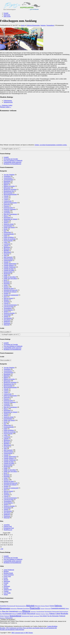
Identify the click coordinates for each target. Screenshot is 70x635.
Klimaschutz (7, 232)
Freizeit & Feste (8, 207)
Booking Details (8, 573)
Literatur (6, 245)
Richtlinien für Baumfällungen (12, 164)
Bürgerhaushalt (8, 192)
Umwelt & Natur (8, 306)
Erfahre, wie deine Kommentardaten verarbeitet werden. (51, 145)
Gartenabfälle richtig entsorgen (12, 162)
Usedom (6, 591)
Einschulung (26, 608)
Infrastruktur (7, 217)
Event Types (7, 576)
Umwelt (6, 303)
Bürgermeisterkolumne (10, 194)
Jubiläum (6, 221)
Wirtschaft (6, 324)
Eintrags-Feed (8, 526)
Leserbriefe (7, 244)
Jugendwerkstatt (40, 611)
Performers (7, 586)
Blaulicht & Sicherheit (10, 189)
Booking (6, 571)
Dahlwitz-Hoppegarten (33, 25)
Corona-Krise (7, 201)
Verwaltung (7, 319)
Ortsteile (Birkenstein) (10, 263)
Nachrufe (6, 254)
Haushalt (20, 611)
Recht (5, 280)
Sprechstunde (36, 616)
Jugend (6, 222)
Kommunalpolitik (9, 234)
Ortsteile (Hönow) (9, 265)
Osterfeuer (43, 613)
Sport (5, 296)
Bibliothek (7, 183)
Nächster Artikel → (5, 107)
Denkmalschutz (13, 608)
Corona (6, 199)
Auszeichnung (8, 178)
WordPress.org (8, 529)
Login (5, 584)
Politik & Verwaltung (10, 277)
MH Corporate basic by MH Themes (22, 632)
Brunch (47, 606)
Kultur (5, 235)
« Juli (1, 549)
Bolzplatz (43, 605)
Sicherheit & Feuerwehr (10, 290)
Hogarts (6, 579)
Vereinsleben (7, 315)
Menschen (7, 249)
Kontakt (6, 13)
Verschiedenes (8, 318)
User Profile (7, 593)
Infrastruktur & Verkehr (10, 219)
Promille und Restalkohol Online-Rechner (12, 629)
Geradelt (6, 157)
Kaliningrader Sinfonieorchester (60, 611)
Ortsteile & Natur (9, 268)
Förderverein (47, 608)
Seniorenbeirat (15, 616)
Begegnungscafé (11, 606)
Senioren (43, 25)
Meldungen (7, 247)
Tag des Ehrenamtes (53, 616)
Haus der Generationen (10, 214)
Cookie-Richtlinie (52, 626)
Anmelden (7, 525)
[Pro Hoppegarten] (35, 5)
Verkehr (6, 316)
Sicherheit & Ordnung (10, 291)
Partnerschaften (8, 272)
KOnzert (14, 613)
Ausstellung (7, 176)
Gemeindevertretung (58, 608)
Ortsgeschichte (8, 260)
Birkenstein (7, 188)
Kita (5, 230)
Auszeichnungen (8, 179)
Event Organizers (9, 574)
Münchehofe (7, 252)
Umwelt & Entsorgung (10, 305)
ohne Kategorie (8, 257)
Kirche (6, 229)
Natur (5, 255)
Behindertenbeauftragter (21, 605)
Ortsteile (6, 262)
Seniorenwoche (8, 102)
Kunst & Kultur (8, 240)
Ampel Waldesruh (9, 570)
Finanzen (6, 206)
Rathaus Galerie (54, 613)
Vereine (6, 311)
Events (6, 578)
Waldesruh (7, 321)
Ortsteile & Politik (9, 270)
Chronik (6, 196)
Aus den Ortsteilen (9, 174)
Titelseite (6, 300)
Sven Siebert (43, 616)
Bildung (6, 184)
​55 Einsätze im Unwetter (11, 159)
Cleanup (6, 197)
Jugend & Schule (8, 224)
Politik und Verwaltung (10, 278)
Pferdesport (7, 273)
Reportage (7, 283)
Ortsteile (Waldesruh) (10, 267)
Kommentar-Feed (9, 528)
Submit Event (7, 589)
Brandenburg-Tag (9, 191)
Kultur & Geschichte (10, 239)
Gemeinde (7, 211)
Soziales (6, 293)
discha (23, 25)
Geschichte (7, 212)
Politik (5, 275)
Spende (31, 616)
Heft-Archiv (7, 16)
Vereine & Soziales (9, 313)
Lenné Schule (22, 613)
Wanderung (7, 323)
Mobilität (6, 250)
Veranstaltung (50, 25)
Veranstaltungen (8, 310)
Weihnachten (9, 618)
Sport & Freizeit (8, 298)
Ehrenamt (20, 608)
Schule (6, 285)
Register (6, 588)
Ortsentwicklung (8, 258)
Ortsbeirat (38, 613)
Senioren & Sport (9, 288)
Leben (5, 242)
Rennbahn (7, 282)
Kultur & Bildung (9, 237)
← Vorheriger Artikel (6, 105)
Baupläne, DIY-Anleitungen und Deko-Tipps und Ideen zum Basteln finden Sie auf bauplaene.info (28, 628)
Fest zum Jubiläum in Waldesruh (13, 160)
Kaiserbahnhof (8, 225)
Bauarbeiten (7, 181)
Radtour (47, 613)
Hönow (6, 216)
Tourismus (7, 301)
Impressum (7, 14)
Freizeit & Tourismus (10, 209)
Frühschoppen (8, 100)
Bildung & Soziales (9, 186)
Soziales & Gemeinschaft (11, 295)
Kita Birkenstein (7, 613)
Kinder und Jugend (9, 227)
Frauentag (42, 608)
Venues (6, 594)
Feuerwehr (7, 204)
